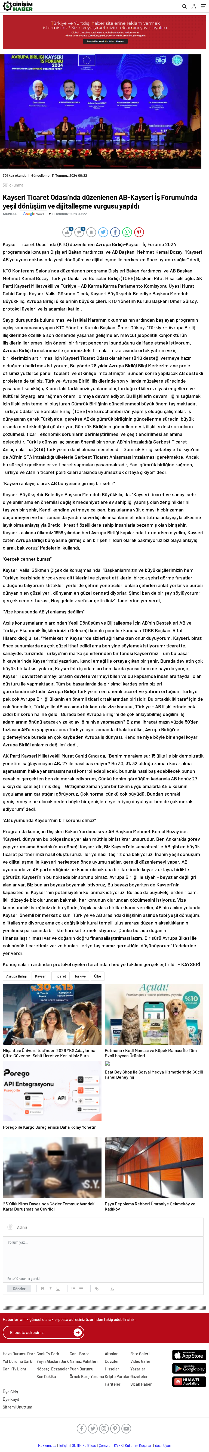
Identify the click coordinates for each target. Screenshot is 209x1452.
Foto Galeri (139, 1353)
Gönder (19, 1288)
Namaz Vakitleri (83, 1361)
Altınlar (111, 1353)
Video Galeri (140, 1361)
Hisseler (112, 1368)
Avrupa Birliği (16, 976)
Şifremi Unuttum (17, 1406)
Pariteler (113, 1384)
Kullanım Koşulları (138, 1445)
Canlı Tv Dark (47, 1353)
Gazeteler (139, 1376)
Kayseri (41, 976)
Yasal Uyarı (163, 1445)
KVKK (118, 1445)
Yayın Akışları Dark (52, 1361)
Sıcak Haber (141, 1384)
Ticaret (60, 976)
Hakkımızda (47, 1445)
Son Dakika (46, 1376)
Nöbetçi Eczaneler (52, 1368)
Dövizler (112, 1361)
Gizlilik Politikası (84, 1445)
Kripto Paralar (117, 1376)
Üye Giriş (10, 1391)
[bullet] (81, 1288)
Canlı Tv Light (14, 1368)
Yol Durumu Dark (17, 1361)
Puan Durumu (81, 1368)
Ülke (97, 976)
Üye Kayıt (11, 1399)
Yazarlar (137, 1368)
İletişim (64, 1445)
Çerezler (105, 1445)
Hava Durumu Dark (19, 1353)
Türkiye (80, 976)
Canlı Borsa (80, 1353)
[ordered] (73, 1288)
